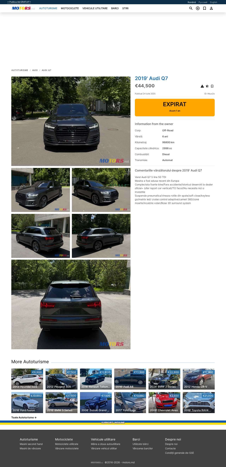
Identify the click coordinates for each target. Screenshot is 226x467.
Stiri (125, 8)
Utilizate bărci (140, 443)
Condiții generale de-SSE (179, 452)
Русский (203, 2)
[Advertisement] (113, 41)
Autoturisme (48, 8)
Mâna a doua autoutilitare (105, 443)
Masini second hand (31, 443)
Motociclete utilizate (66, 443)
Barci (115, 8)
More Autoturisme (30, 361)
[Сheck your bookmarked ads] (204, 8)
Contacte (170, 448)
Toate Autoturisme (22, 417)
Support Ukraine (113, 422)
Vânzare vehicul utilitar (104, 448)
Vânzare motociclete (67, 448)
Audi (35, 70)
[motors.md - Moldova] (96, 462)
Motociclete (70, 8)
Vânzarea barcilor (143, 448)
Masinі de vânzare (30, 448)
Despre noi (173, 439)
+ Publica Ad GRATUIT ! (19, 2)
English (213, 2)
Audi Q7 (46, 70)
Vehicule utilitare (95, 8)
